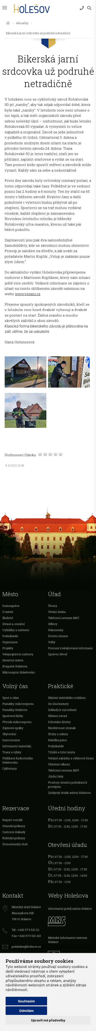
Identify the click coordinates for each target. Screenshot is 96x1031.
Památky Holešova (14, 710)
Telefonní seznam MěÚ (63, 618)
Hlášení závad (57, 716)
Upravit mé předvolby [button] (48, 1020)
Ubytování (9, 734)
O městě (7, 612)
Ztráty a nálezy (58, 734)
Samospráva (10, 606)
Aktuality (22, 23)
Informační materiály (16, 746)
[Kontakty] (82, 8)
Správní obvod (57, 654)
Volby (51, 642)
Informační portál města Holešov (70, 908)
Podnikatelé (10, 636)
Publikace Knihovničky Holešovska (17, 760)
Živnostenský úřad (14, 844)
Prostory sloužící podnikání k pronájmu (67, 784)
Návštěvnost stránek (62, 728)
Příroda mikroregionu (16, 722)
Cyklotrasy (9, 768)
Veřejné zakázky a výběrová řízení (71, 758)
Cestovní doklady (13, 832)
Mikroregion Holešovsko (18, 672)
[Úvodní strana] (8, 23)
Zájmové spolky (12, 728)
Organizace (9, 642)
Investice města (12, 660)
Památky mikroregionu (18, 704)
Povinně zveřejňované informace (70, 648)
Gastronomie (11, 740)
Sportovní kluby (12, 716)
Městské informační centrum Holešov (67, 940)
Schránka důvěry (59, 722)
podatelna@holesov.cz (26, 946)
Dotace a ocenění (13, 624)
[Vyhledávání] (89, 8)
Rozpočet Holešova (14, 666)
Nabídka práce (57, 740)
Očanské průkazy (13, 826)
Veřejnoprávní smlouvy (17, 654)
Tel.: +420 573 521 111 (25, 930)
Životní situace (58, 636)
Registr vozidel (12, 820)
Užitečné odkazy (59, 764)
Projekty (7, 648)
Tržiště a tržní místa (61, 752)
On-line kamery (58, 704)
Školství (7, 618)
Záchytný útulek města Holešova (69, 792)
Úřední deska (57, 612)
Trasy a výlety (11, 752)
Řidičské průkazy (13, 838)
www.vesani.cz (27, 293)
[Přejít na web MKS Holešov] (71, 920)
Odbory (52, 624)
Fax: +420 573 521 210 (26, 936)
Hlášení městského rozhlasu (67, 698)
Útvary (52, 606)
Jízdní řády (55, 776)
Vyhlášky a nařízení (15, 630)
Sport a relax (10, 698)
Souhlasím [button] (26, 1001)
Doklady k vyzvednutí (62, 710)
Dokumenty (55, 630)
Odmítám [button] (26, 1011)
